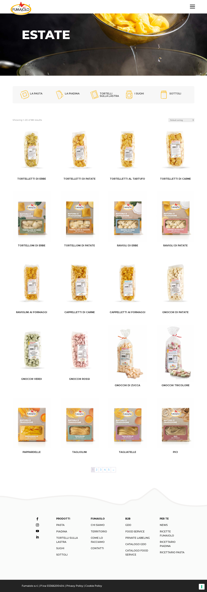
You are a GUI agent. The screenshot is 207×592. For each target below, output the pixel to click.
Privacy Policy (74, 585)
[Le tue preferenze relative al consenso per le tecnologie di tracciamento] (202, 587)
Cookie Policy (93, 585)
